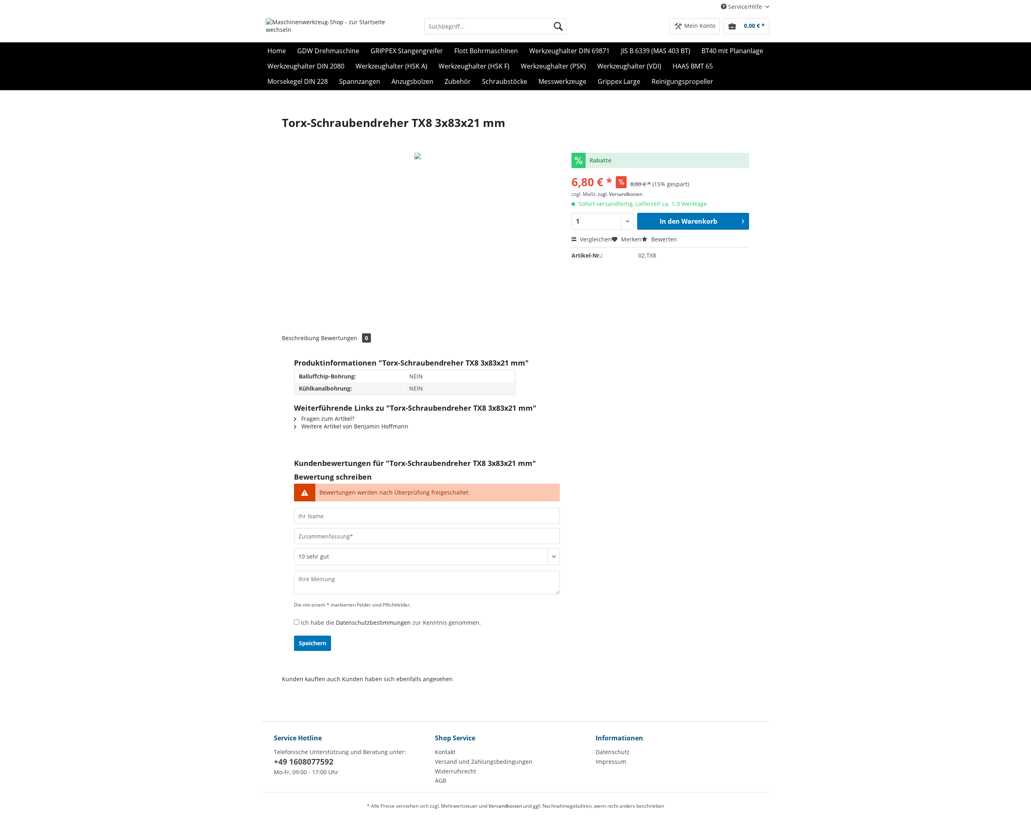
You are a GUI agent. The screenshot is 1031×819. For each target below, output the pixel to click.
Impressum (611, 761)
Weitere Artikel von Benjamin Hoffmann (354, 426)
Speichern (312, 643)
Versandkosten (505, 805)
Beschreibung (300, 338)
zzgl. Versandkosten (620, 194)
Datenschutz (612, 752)
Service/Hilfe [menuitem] (745, 6)
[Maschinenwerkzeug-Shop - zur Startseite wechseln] (326, 28)
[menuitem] (495, 30)
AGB (440, 780)
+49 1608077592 (303, 762)
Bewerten (663, 239)
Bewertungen (344, 338)
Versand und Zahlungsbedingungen (483, 761)
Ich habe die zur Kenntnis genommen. (391, 622)
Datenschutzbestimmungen (373, 622)
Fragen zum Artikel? (327, 418)
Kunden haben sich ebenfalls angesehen (397, 679)
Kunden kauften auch (311, 679)
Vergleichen (595, 239)
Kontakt (445, 752)
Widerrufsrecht (455, 771)
